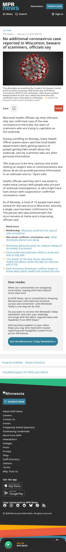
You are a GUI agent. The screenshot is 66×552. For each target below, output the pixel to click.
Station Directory (35, 362)
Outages (7, 443)
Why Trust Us (10, 471)
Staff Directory (11, 459)
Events (7, 423)
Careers (7, 415)
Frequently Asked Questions (19, 427)
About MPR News (13, 411)
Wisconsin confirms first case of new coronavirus (31, 232)
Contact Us (9, 419)
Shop (6, 455)
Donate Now (55, 6)
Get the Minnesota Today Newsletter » (33, 341)
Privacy (7, 451)
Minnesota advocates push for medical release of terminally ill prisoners (34, 247)
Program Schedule (12, 362)
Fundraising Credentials (16, 431)
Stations (7, 463)
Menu (9, 14)
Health (8, 30)
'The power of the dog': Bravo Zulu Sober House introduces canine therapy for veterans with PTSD (32, 261)
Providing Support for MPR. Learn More (25, 372)
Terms (6, 467)
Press (6, 447)
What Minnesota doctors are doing (31, 238)
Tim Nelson (8, 34)
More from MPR (12, 435)
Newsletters (10, 439)
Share (58, 108)
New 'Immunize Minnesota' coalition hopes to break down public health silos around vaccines (33, 270)
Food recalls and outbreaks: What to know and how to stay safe (32, 254)
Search (23, 14)
